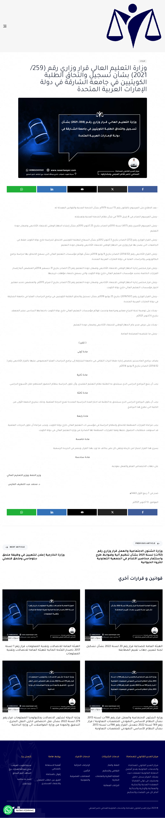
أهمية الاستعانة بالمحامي (53, 767)
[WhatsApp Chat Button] (8, 810)
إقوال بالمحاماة (53, 774)
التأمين (86, 771)
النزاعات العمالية (111, 785)
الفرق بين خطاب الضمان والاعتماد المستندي (49, 782)
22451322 (26, 784)
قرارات (142, 61)
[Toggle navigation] (29, 26)
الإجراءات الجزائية (82, 765)
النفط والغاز (113, 765)
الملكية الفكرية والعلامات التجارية (107, 778)
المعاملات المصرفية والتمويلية (80, 778)
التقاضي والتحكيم (111, 771)
